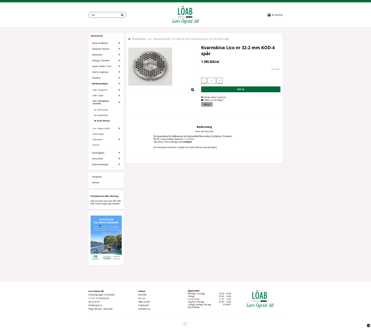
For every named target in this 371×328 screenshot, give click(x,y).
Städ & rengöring (100, 72)
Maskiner (96, 77)
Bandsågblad (98, 152)
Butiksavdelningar (100, 164)
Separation (98, 139)
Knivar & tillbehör (100, 43)
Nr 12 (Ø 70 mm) (101, 109)
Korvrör (96, 145)
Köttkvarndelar (100, 83)
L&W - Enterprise (100, 90)
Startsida (142, 294)
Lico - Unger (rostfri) (101, 128)
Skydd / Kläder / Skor (101, 66)
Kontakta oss (144, 308)
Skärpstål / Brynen (100, 48)
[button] (275, 15)
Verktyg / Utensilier (101, 60)
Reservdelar (97, 158)
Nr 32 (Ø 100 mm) (102, 120)
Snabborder (143, 305)
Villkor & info (144, 301)
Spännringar (98, 134)
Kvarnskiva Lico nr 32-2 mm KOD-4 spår (210, 38)
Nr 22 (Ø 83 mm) (101, 115)
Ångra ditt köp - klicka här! (100, 308)
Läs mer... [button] (275, 69)
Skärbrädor (97, 54)
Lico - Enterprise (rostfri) (101, 102)
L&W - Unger (98, 95)
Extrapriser (97, 176)
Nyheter (96, 182)
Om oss (142, 298)
